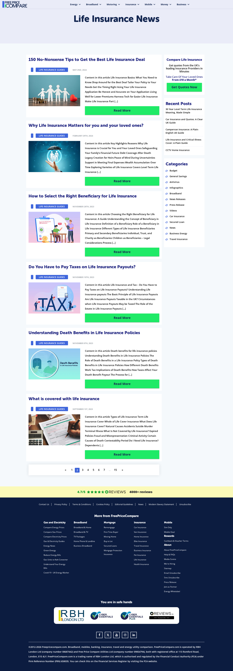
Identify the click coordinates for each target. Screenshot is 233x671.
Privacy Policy (60, 504)
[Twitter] (108, 635)
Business (181, 4)
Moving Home (110, 536)
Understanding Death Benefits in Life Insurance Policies (84, 332)
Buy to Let (108, 541)
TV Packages (79, 536)
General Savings (178, 176)
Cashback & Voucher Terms (176, 541)
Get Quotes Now (184, 87)
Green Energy (50, 550)
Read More (122, 110)
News (172, 227)
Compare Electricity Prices (55, 536)
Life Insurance (140, 559)
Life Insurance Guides (52, 69)
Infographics (176, 187)
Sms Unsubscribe (171, 577)
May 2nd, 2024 (80, 70)
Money (164, 4)
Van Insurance (140, 532)
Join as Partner (170, 586)
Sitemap (167, 568)
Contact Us (44, 504)
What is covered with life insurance (64, 398)
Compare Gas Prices (53, 532)
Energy (74, 4)
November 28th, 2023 (83, 206)
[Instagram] (125, 635)
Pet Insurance (140, 555)
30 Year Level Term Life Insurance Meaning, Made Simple (184, 111)
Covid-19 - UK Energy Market (56, 572)
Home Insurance (141, 536)
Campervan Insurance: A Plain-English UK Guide (182, 131)
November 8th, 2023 (83, 343)
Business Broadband (83, 545)
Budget (173, 170)
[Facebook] (99, 635)
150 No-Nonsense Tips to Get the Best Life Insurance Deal (87, 59)
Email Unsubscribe (172, 573)
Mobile (148, 4)
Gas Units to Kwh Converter (56, 559)
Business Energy (178, 233)
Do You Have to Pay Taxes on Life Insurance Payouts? (82, 266)
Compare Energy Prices (54, 527)
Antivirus (174, 182)
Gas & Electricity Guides (54, 541)
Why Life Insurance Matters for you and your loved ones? (86, 125)
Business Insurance (142, 550)
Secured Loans (110, 545)
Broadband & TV (81, 532)
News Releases (177, 199)
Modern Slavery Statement (161, 504)
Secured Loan (177, 222)
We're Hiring (169, 563)
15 (115, 470)
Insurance (130, 4)
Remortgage (109, 527)
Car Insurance (177, 216)
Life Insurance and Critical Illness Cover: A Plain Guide (183, 141)
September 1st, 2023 (83, 409)
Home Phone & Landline (84, 541)
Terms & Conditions (81, 504)
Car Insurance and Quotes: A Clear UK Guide (184, 121)
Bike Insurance (140, 541)
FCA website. (150, 661)
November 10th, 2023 (83, 277)
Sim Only (168, 527)
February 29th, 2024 (83, 135)
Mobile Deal (169, 532)
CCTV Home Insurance (178, 150)
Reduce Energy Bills (52, 555)
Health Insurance (141, 564)
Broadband (92, 4)
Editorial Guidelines (124, 504)
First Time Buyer (111, 532)
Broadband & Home (82, 527)
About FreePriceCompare (175, 550)
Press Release (177, 204)
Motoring (112, 4)
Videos (173, 210)
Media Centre (170, 559)
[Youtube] (116, 635)
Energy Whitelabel (172, 591)
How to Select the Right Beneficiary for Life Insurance (83, 196)
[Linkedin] (133, 635)
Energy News (49, 545)
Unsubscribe (185, 504)
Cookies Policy (103, 504)
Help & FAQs (169, 554)
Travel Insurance (179, 239)
